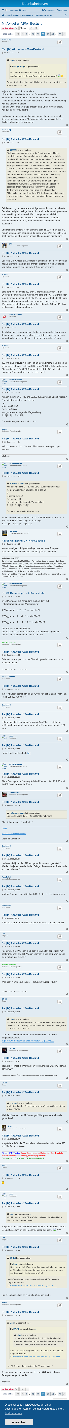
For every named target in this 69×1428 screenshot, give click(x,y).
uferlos (4, 429)
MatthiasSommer (8, 676)
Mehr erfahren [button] (13, 1413)
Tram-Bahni (6, 877)
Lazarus (12, 1048)
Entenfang (13, 531)
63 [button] (48, 34)
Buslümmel (6, 705)
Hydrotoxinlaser (15, 315)
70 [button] (60, 34)
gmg (12, 60)
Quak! (4, 828)
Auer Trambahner (9, 642)
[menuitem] (12, 10)
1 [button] (26, 34)
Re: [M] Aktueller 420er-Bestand (23, 49)
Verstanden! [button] (19, 1422)
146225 (13, 150)
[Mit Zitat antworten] (59, 42)
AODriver (5, 274)
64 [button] (52, 34)
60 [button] (33, 34)
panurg (11, 736)
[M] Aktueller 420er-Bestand (21, 23)
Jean (10, 1126)
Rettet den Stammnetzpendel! (14, 834)
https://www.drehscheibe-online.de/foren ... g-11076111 (28, 1040)
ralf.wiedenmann (15, 380)
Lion (3, 934)
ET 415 (13, 1258)
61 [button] (38, 34)
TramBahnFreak (15, 792)
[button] (17, 34)
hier (29, 753)
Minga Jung (6, 39)
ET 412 (4, 999)
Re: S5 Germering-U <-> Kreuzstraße (23, 540)
